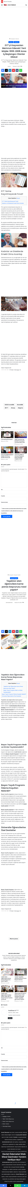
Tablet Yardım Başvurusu (8, 1119)
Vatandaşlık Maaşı (6, 1126)
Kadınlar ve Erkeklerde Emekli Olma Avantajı (13, 203)
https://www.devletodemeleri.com (9, 1151)
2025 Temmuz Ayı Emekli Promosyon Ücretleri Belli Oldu (20, 441)
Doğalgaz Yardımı (6, 1116)
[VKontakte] (17, 70)
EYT (7, 408)
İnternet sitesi (4, 502)
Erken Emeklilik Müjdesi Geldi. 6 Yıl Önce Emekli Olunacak (7, 456)
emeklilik (20, 404)
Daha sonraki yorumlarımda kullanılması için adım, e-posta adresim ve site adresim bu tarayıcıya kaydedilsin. (14, 511)
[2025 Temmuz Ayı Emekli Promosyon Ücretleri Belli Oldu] (21, 434)
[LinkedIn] (9, 70)
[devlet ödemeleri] (10, 5)
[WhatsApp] (20, 70)
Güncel (17, 38)
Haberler (16, 42)
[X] (6, 70)
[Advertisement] (14, 22)
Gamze (9, 66)
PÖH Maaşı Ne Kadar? (7, 439)
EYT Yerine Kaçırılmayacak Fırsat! (10, 201)
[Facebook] (2, 70)
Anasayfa (12, 38)
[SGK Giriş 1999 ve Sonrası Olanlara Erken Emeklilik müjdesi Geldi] (21, 449)
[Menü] (2, 5)
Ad (1, 489)
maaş (13, 408)
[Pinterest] (13, 70)
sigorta (21, 408)
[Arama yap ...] (26, 5)
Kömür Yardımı (5, 1123)
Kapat (18, 198)
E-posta (3, 495)
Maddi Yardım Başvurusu (8, 1121)
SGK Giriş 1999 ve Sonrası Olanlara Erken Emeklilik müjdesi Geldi (19, 457)
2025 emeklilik (10, 404)
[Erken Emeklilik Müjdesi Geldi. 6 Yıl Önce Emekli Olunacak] (7, 449)
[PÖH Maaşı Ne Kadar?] (7, 434)
